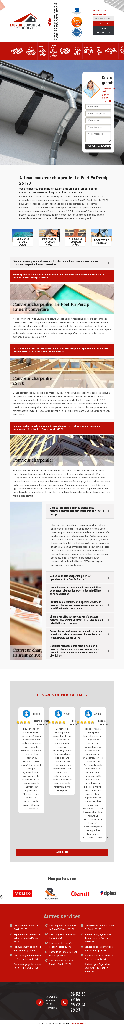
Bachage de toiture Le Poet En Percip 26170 (63, 954)
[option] (23, 237)
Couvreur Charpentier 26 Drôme (17, 51)
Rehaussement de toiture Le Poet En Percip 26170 (28, 949)
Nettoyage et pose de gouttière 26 (88, 51)
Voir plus (62, 852)
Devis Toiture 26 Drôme (77, 51)
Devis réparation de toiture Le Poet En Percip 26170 (63, 927)
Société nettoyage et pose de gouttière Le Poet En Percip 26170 (98, 938)
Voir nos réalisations (103, 30)
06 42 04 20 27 (56, 32)
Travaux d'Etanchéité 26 (111, 51)
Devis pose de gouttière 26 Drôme (31, 51)
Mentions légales (79, 1024)
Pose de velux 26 (99, 51)
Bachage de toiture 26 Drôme (43, 50)
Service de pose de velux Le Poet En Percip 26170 (99, 949)
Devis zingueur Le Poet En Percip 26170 (62, 936)
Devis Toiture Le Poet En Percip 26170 (26, 927)
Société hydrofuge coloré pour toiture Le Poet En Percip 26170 (97, 968)
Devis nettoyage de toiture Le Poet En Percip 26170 (27, 966)
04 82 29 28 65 (56, 12)
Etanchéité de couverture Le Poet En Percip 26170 (99, 957)
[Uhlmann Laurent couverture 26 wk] (25, 21)
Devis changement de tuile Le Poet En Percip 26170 (27, 957)
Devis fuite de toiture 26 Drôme (53, 50)
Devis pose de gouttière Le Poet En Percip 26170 (62, 945)
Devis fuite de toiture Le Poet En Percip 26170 (61, 962)
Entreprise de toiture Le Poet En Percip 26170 (99, 927)
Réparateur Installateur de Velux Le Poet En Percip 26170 (27, 938)
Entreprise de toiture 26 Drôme (65, 51)
